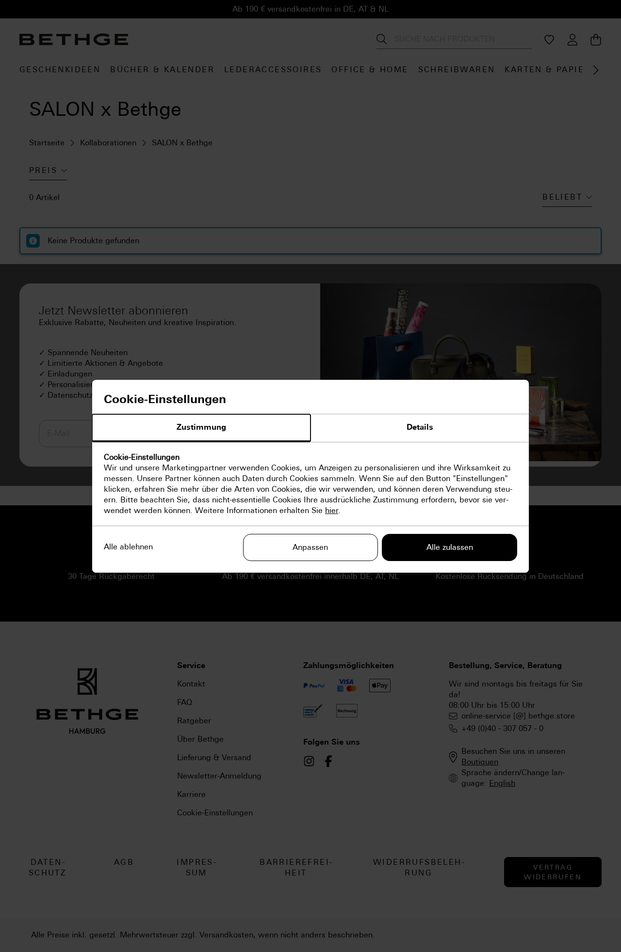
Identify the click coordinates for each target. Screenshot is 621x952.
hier (331, 510)
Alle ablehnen (128, 546)
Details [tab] (420, 427)
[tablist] (310, 428)
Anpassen (310, 547)
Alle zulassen (449, 547)
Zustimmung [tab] (201, 427)
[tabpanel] (310, 484)
